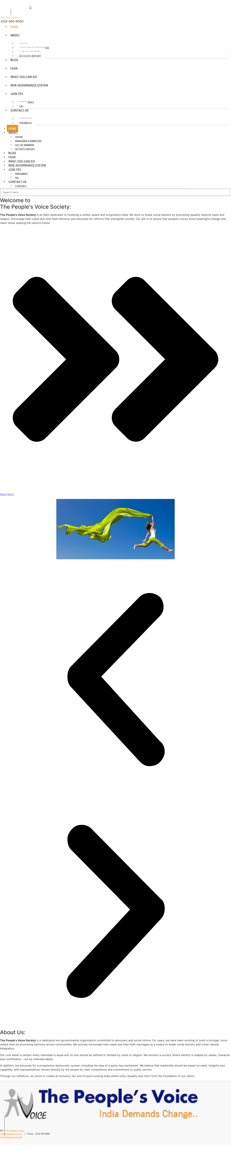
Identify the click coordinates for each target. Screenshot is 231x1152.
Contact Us (19, 110)
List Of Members (24, 144)
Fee (21, 106)
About (15, 35)
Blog (14, 60)
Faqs (14, 68)
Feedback (25, 122)
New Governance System (29, 85)
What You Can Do (23, 76)
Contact (21, 186)
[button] (115, 680)
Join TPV (16, 93)
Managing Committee (28, 140)
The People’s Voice (14, 1130)
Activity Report (30, 55)
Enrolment (21, 173)
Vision (19, 136)
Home (14, 26)
